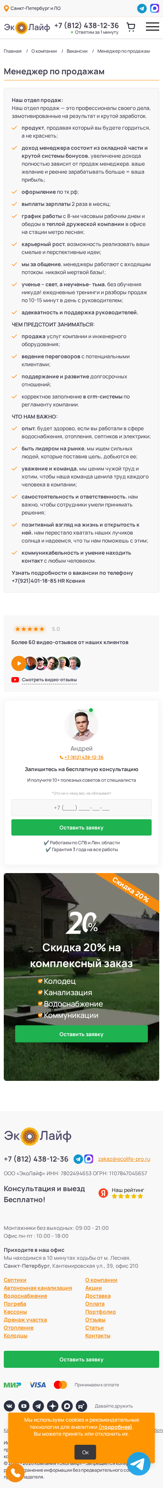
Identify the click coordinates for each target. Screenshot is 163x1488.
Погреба (15, 1303)
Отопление (18, 1327)
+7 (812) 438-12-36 (86, 28)
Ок (85, 1452)
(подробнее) (115, 1426)
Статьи (94, 1327)
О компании (44, 51)
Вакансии (77, 51)
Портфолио (100, 1311)
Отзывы (95, 1319)
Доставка (98, 1295)
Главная (13, 51)
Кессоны (15, 1311)
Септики (15, 1279)
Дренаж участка (25, 1319)
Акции (93, 1287)
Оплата (95, 1303)
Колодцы (15, 1335)
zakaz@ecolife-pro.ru (124, 1159)
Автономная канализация (38, 1287)
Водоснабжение (25, 1295)
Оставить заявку (81, 827)
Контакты (97, 1335)
